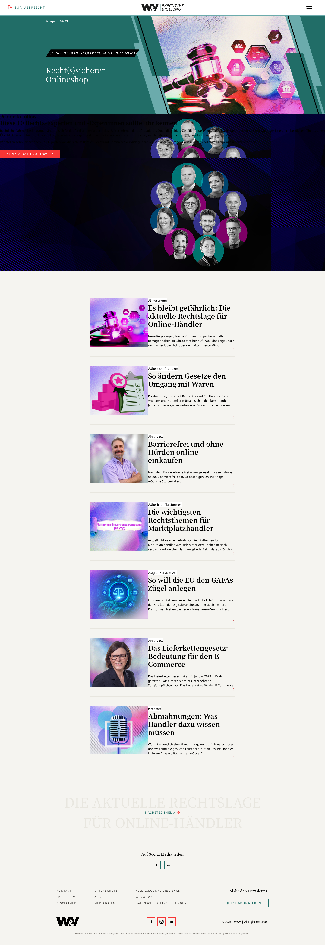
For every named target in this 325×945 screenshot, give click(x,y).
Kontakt (63, 890)
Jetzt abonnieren (244, 903)
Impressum (66, 897)
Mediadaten (105, 903)
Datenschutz (106, 890)
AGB (97, 897)
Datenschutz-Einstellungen (161, 903)
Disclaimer (66, 903)
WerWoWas (145, 897)
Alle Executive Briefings (158, 890)
